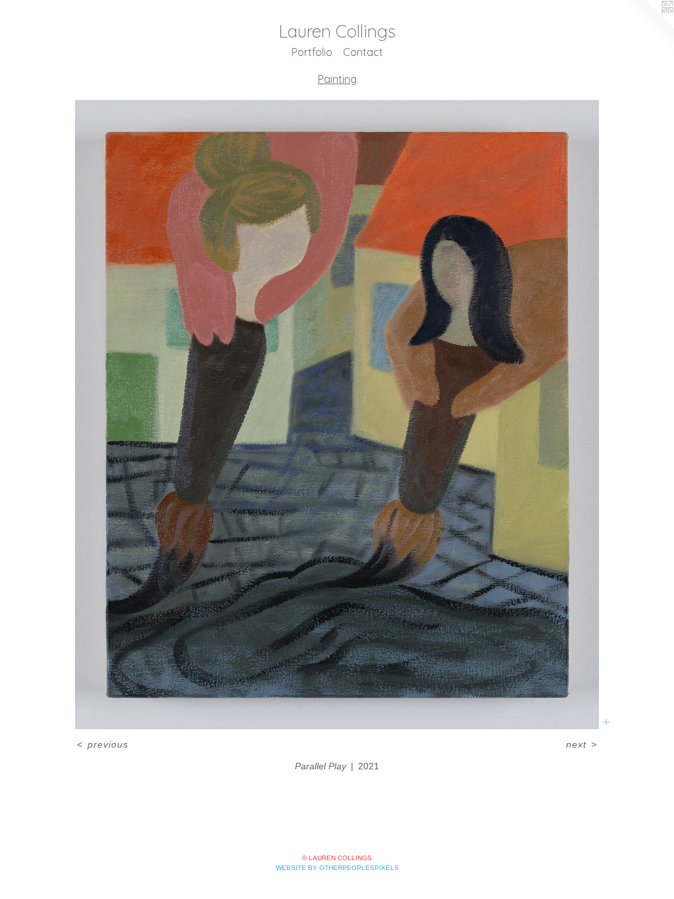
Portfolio (312, 52)
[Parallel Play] (337, 414)
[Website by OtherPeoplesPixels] (647, 26)
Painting (337, 79)
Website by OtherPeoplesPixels (337, 867)
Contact (363, 52)
